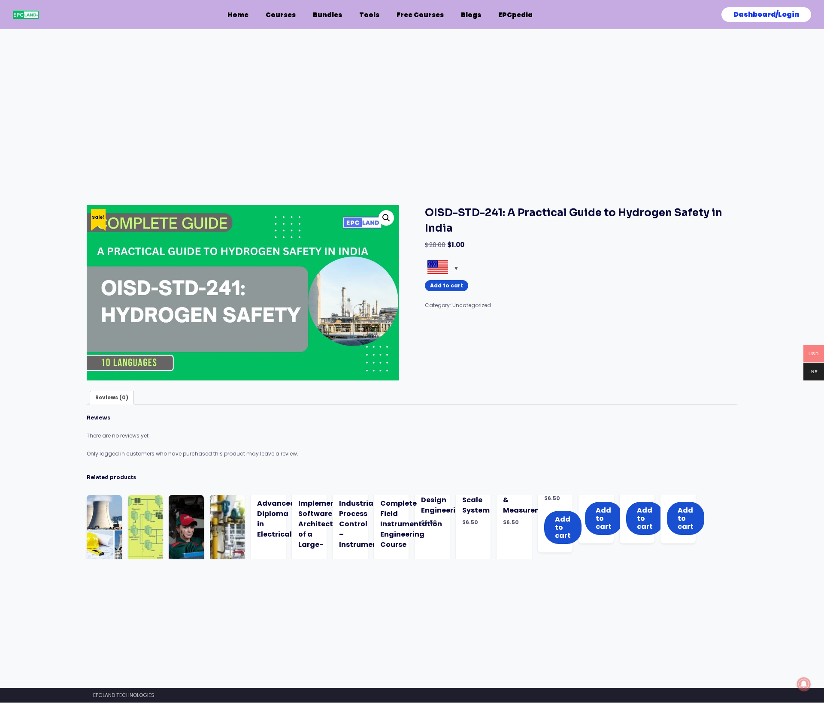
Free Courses (420, 14)
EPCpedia (515, 14)
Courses (281, 14)
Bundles (327, 14)
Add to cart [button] (604, 518)
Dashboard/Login (766, 14)
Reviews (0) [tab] (111, 397)
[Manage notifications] (804, 684)
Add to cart (446, 285)
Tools (369, 14)
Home (237, 14)
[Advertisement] (344, 141)
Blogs (471, 14)
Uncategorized (471, 305)
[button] (386, 218)
